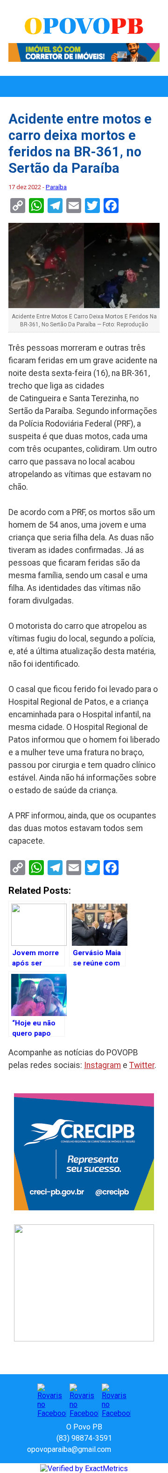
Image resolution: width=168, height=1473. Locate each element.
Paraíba (56, 187)
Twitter (141, 1065)
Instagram (102, 1065)
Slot (119, 1449)
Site (134, 1449)
